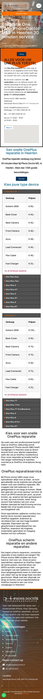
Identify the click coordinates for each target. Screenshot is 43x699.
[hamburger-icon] (38, 6)
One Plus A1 (11, 192)
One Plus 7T (11, 401)
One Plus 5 (11, 294)
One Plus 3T (11, 289)
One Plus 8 (11, 418)
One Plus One (12, 277)
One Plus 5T (11, 298)
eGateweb (25, 693)
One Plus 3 (11, 285)
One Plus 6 (11, 302)
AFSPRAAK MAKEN (16, 271)
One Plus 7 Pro (13, 405)
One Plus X (11, 413)
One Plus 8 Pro (13, 422)
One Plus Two (12, 281)
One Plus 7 (11, 315)
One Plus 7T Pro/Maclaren (18, 409)
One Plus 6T (11, 306)
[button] (21, 191)
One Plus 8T (11, 426)
